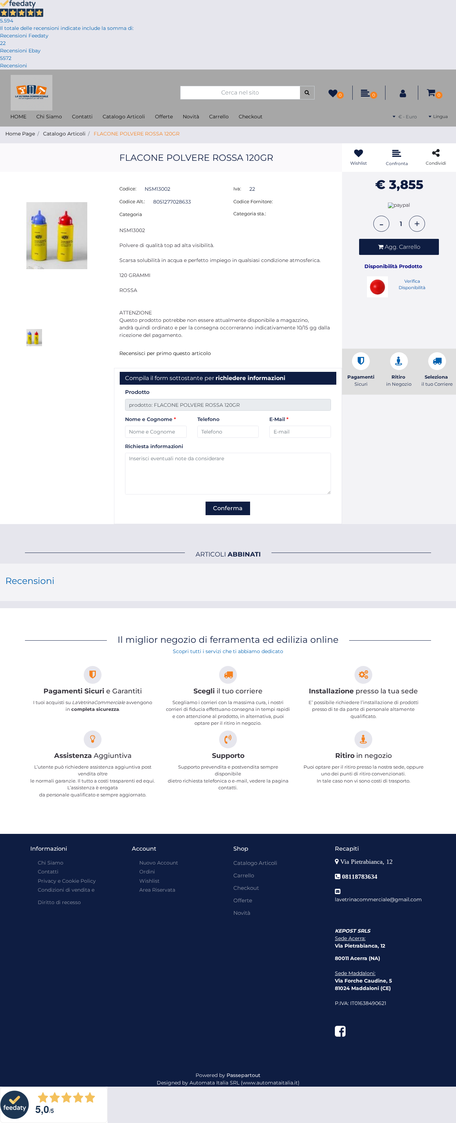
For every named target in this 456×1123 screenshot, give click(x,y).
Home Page (20, 133)
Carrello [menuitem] (219, 116)
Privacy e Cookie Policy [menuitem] (67, 881)
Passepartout (243, 1075)
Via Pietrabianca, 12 (367, 861)
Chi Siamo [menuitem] (49, 116)
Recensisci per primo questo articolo (165, 353)
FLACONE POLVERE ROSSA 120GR (137, 133)
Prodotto (137, 392)
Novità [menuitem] (191, 116)
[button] (307, 92)
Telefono (208, 419)
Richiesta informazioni (154, 446)
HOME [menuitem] (18, 116)
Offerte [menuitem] (164, 116)
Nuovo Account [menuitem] (158, 863)
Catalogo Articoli (64, 133)
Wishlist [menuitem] (149, 881)
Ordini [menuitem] (147, 871)
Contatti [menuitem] (82, 116)
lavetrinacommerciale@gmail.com (378, 899)
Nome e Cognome (150, 419)
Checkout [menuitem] (251, 116)
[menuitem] (65, 899)
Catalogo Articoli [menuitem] (124, 116)
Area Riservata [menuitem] (157, 890)
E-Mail (279, 419)
